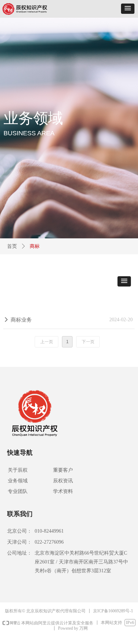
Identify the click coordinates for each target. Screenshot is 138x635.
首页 (12, 246)
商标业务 (21, 320)
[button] (127, 9)
